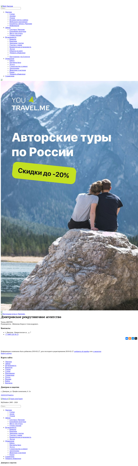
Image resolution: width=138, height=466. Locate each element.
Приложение (10, 373)
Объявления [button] (9, 58)
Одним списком (15, 35)
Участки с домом (15, 45)
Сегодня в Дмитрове (17, 29)
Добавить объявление (17, 53)
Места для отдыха (16, 33)
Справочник (9, 76)
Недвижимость (10, 365)
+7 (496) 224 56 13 (11, 334)
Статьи (12, 14)
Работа (11, 60)
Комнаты (12, 39)
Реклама (8, 379)
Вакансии (8, 367)
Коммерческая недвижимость (20, 47)
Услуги (12, 64)
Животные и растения (17, 70)
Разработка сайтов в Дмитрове (20, 24)
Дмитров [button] (8, 12)
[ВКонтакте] (126, 338)
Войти (7, 381)
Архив (11, 414)
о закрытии (97, 351)
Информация (14, 26)
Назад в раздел (6, 353)
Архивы (12, 16)
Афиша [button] (7, 27)
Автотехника (14, 68)
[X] (136, 338)
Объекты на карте (16, 51)
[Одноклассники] (130, 338)
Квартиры (13, 41)
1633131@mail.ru (7, 395)
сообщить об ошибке (81, 351)
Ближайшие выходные (17, 31)
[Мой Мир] (133, 338)
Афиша (7, 363)
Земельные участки (16, 43)
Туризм (12, 18)
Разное (11, 72)
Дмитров (8, 362)
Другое (12, 49)
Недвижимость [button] (10, 37)
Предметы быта (15, 62)
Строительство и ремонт (18, 66)
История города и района (18, 20)
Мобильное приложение (18, 22)
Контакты (8, 383)
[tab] (71, 413)
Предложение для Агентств (19, 57)
